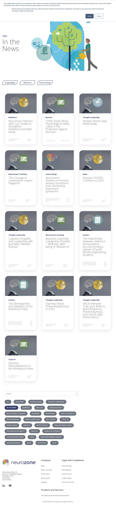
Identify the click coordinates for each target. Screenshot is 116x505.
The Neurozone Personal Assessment (55, 495)
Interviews (50, 413)
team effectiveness (52, 431)
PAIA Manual (66, 470)
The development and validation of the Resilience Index (20, 306)
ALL (8, 402)
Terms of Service (68, 482)
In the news (45, 474)
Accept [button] (89, 16)
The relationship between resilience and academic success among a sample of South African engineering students (94, 247)
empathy (34, 431)
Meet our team (46, 470)
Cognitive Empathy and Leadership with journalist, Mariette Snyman (20, 242)
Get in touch (45, 478)
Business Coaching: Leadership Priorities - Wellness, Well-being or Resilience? (58, 242)
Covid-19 (65, 419)
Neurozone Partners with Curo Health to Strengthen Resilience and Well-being (20, 126)
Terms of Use (67, 474)
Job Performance (14, 443)
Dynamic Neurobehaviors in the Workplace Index (20, 365)
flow (54, 443)
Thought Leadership (56, 402)
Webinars (27, 82)
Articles (39, 408)
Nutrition (41, 443)
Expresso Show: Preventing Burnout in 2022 (57, 306)
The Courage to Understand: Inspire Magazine (20, 180)
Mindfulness (12, 425)
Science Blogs (45, 82)
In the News (10, 82)
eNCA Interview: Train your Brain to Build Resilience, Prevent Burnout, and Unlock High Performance (94, 310)
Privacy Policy (67, 466)
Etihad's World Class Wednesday (95, 122)
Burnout (26, 408)
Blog (42, 466)
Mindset (26, 425)
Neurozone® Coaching (16, 413)
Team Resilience (55, 408)
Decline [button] (99, 16)
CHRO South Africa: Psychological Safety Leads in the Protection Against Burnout (57, 126)
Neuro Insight (42, 425)
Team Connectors (32, 419)
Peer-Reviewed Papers (63, 425)
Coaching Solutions (15, 437)
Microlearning (13, 419)
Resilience (20, 402)
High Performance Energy (51, 437)
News (29, 443)
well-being (50, 419)
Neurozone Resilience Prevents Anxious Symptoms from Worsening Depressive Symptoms (57, 184)
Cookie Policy (66, 478)
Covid (32, 437)
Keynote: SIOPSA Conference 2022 (93, 179)
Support (44, 482)
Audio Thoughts (67, 413)
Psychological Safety (16, 431)
